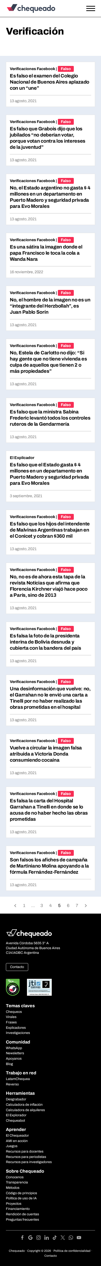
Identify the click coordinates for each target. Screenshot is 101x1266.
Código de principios (21, 1193)
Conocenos (15, 1177)
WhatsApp (14, 1048)
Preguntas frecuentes (22, 1219)
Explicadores (16, 1028)
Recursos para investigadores (29, 1162)
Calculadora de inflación (24, 1104)
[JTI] (39, 987)
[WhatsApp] (73, 1238)
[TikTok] (56, 1238)
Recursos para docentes (24, 1151)
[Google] (32, 1238)
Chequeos (14, 1012)
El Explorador (16, 1115)
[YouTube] (79, 1238)
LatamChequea (18, 1079)
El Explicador (22, 458)
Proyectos (13, 1203)
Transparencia (17, 1182)
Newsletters (15, 1053)
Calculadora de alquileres (25, 1110)
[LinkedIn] (48, 1238)
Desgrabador (16, 1099)
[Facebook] (24, 1238)
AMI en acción (17, 1141)
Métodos (12, 1188)
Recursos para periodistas (26, 1157)
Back (15, 905)
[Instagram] (40, 1238)
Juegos (11, 1146)
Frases (11, 1022)
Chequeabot (15, 1120)
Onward (85, 905)
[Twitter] (65, 1238)
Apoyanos (14, 1058)
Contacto (17, 967)
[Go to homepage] (38, 8)
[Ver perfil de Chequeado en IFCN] (13, 987)
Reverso (12, 1084)
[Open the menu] (90, 9)
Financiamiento (18, 1209)
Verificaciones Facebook (32, 69)
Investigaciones (18, 1033)
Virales (11, 1017)
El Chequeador (17, 1135)
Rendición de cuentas (22, 1214)
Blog (9, 1064)
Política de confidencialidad (71, 1251)
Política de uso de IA (21, 1198)
